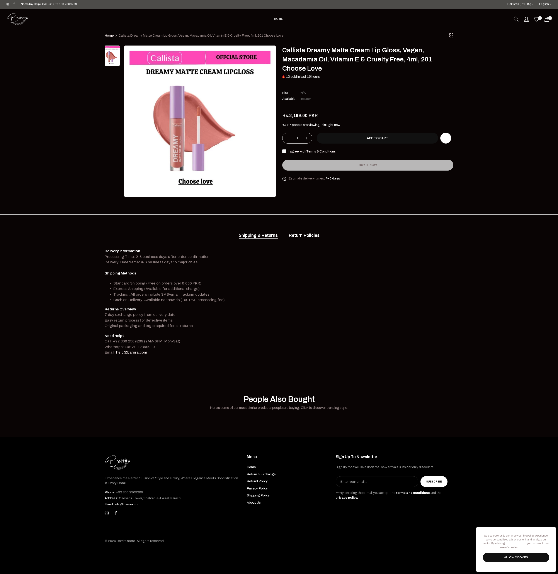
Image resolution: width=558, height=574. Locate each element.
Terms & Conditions (321, 151)
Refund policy (257, 481)
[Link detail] (8, 4)
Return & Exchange (261, 474)
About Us (254, 502)
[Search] (516, 19)
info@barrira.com (122, 504)
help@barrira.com (131, 352)
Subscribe (434, 481)
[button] (445, 138)
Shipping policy (258, 495)
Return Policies (304, 235)
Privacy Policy (257, 488)
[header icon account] (526, 19)
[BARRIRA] (17, 19)
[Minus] (288, 138)
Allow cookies (516, 557)
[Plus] (306, 138)
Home (109, 35)
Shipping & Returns (258, 235)
